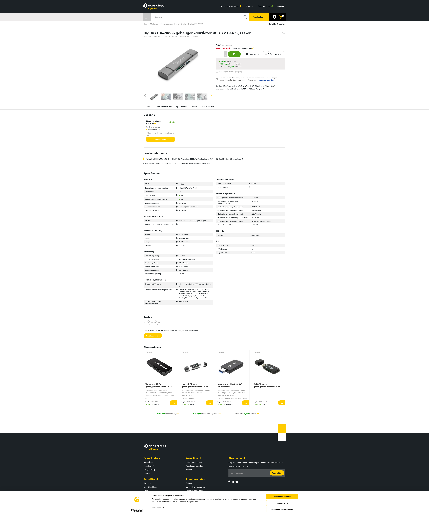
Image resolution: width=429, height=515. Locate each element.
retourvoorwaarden (266, 80)
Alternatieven (208, 106)
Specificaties (181, 106)
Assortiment (193, 458)
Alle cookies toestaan (282, 496)
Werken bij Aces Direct (229, 6)
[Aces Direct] (154, 6)
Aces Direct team (150, 487)
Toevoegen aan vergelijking (230, 71)
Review (194, 106)
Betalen (189, 483)
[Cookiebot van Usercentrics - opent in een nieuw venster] (137, 510)
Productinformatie (164, 106)
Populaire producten (194, 466)
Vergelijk (149, 352)
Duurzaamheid (264, 6)
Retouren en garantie (194, 490)
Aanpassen (281, 503)
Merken (189, 469)
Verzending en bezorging (196, 487)
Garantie (148, 106)
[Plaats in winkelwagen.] (234, 54)
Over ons (249, 6)
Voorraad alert (255, 54)
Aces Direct (151, 479)
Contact (280, 6)
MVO (146, 490)
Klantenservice (195, 479)
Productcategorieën (194, 462)
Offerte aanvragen (276, 54)
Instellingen (156, 508)
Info (173, 403)
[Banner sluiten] (303, 494)
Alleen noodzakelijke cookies (282, 509)
